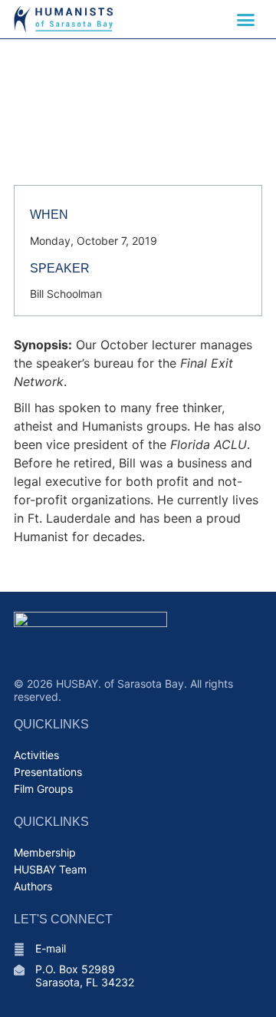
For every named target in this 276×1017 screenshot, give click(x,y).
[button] (246, 19)
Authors (33, 886)
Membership (45, 852)
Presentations (48, 771)
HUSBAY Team (50, 869)
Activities (36, 754)
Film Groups (43, 788)
